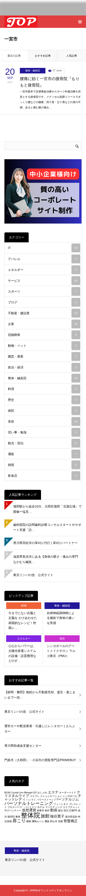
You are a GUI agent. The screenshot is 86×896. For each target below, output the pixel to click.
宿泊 (66, 810)
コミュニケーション (51, 796)
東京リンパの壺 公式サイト (33, 575)
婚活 (60, 810)
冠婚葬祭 (42, 335)
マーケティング (53, 807)
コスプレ (34, 796)
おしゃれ (42, 792)
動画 (53, 810)
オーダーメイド (67, 792)
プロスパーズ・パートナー (22, 807)
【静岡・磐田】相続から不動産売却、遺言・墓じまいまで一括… (39, 694)
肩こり (19, 820)
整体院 (30, 815)
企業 (42, 324)
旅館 (45, 815)
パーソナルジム (66, 799)
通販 (42, 454)
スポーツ (42, 291)
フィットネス (61, 804)
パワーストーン (45, 799)
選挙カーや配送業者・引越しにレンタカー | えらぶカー (39, 728)
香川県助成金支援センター (22, 745)
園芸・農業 (42, 356)
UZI (35, 792)
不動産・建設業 (42, 313)
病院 (42, 410)
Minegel (28, 792)
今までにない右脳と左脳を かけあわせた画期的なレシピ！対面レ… (22, 620)
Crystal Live (17, 792)
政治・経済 (42, 367)
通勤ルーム (38, 821)
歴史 (42, 400)
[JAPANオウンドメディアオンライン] (20, 22)
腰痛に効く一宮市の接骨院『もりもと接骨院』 (49, 82)
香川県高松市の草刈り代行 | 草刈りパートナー (45, 543)
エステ (53, 792)
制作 (47, 810)
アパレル (42, 259)
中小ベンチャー (12, 810)
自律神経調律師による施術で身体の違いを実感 (61, 618)
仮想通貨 (29, 810)
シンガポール (70, 796)
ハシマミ (31, 799)
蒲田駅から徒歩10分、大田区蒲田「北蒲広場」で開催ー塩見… (47, 509)
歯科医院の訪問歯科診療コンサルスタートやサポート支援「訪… (47, 527)
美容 (42, 421)
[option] (43, 858)
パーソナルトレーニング (28, 803)
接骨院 (11, 816)
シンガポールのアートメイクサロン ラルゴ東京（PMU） (61, 651)
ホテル (41, 807)
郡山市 (53, 821)
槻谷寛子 (57, 816)
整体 (17, 816)
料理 (42, 389)
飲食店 (42, 475)
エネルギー (42, 270)
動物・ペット (42, 345)
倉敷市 (40, 810)
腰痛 (28, 821)
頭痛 (60, 821)
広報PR (73, 810)
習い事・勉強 (42, 432)
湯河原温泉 (71, 816)
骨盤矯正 (71, 821)
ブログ (42, 302)
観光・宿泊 (42, 443)
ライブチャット (71, 807)
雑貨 (42, 465)
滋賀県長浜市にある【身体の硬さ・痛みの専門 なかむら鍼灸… (45, 559)
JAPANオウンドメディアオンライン (51, 890)
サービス (42, 280)
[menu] (80, 21)
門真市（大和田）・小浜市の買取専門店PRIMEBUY (40, 760)
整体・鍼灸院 (32, 70)
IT (42, 248)
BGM (7, 792)
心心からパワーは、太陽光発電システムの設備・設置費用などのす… (22, 653)
